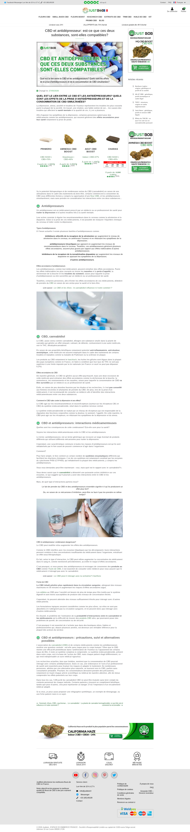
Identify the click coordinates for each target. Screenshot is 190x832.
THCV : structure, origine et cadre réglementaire (141, 104)
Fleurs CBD (44, 17)
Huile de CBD (140, 17)
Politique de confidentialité (122, 785)
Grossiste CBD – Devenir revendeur (146, 792)
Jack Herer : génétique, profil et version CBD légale (144, 113)
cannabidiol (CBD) (59, 645)
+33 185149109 (48, 2)
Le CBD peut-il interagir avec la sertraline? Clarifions (77, 576)
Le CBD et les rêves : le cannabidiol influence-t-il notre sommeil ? (83, 288)
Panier (183, 9)
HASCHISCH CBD (94, 17)
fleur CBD (94, 196)
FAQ (169, 2)
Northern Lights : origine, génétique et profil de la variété (143, 88)
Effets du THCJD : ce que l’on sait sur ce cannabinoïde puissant (144, 121)
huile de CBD (55, 569)
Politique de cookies (125, 789)
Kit (150, 17)
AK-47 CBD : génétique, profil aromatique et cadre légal (144, 96)
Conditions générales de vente (125, 794)
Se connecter (172, 11)
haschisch (72, 360)
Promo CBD (91, 20)
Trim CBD (127, 17)
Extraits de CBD (112, 17)
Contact (163, 2)
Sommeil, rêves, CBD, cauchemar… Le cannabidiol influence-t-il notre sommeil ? (58, 704)
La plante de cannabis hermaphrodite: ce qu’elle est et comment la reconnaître (102, 704)
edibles (43, 592)
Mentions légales (124, 799)
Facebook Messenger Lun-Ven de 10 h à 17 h (23, 2)
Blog (101, 20)
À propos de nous (146, 784)
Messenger (85, 795)
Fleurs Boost (78, 17)
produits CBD (85, 618)
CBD (51, 283)
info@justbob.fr (85, 791)
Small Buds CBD (60, 17)
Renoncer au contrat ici (126, 802)
